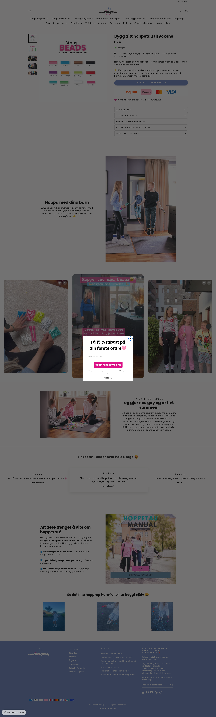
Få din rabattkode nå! (108, 365)
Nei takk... (108, 378)
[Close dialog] (130, 339)
